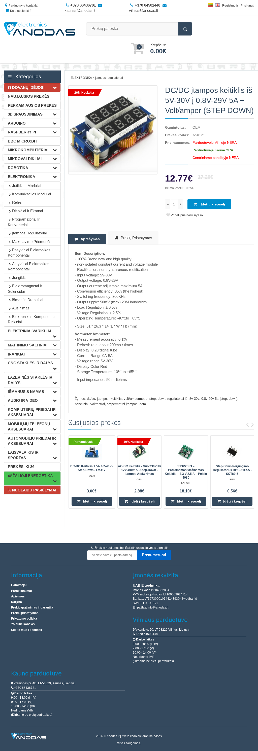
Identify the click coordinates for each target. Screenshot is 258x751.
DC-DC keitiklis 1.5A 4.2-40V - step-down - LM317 (91, 468)
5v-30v (194, 399)
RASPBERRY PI (22, 132)
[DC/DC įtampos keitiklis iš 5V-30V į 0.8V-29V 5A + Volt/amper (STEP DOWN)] (113, 130)
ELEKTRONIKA (21, 176)
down (161, 399)
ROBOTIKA (18, 168)
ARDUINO (17, 123)
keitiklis (116, 399)
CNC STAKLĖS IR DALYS (30, 363)
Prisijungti (247, 5)
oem (143, 404)
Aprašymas (90, 239)
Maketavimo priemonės (31, 241)
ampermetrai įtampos (122, 404)
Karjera (16, 602)
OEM (196, 127)
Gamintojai (18, 585)
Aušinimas (20, 308)
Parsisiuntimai (21, 591)
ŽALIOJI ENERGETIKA (32, 476)
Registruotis (230, 5)
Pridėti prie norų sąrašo (186, 215)
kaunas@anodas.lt (79, 10)
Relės (17, 202)
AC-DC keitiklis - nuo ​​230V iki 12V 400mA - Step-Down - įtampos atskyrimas (139, 470)
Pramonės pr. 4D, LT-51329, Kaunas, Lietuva (44, 683)
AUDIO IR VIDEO (23, 400)
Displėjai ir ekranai (27, 211)
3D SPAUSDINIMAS (25, 114)
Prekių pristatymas (136, 238)
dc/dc (91, 399)
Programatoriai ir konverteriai (24, 222)
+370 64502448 (146, 634)
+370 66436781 (24, 688)
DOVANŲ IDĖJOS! (28, 87)
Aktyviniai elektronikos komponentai (28, 266)
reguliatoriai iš (177, 399)
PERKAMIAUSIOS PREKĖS (32, 105)
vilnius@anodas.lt (143, 10)
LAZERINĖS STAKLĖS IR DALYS (30, 380)
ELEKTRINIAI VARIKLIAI (29, 331)
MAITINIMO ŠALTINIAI (27, 345)
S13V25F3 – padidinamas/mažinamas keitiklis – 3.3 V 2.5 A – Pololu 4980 (186, 471)
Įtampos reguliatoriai (29, 233)
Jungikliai (19, 277)
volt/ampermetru (135, 399)
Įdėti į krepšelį (212, 204)
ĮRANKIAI (16, 354)
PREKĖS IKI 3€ (21, 466)
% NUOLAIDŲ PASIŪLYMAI (32, 490)
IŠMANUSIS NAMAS (26, 391)
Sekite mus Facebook (26, 630)
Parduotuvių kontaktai (23, 5)
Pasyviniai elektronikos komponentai (29, 252)
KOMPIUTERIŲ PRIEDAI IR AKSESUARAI (32, 412)
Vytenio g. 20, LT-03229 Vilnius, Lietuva (162, 629)
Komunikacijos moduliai (31, 194)
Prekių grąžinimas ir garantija (32, 607)
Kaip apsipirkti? (20, 11)
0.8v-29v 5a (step (214, 399)
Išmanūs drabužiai (27, 300)
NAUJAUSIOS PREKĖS (28, 96)
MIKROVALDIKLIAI (25, 159)
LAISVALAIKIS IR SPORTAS (23, 455)
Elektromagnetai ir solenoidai (25, 288)
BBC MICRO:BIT (22, 141)
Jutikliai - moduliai (26, 186)
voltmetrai (97, 404)
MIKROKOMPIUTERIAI (28, 150)
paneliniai (81, 404)
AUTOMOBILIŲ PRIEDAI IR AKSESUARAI (32, 441)
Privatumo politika (24, 618)
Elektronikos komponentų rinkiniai (31, 319)
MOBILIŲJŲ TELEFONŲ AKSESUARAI (29, 426)
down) (233, 399)
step (152, 399)
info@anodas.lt (158, 607)
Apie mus (18, 596)
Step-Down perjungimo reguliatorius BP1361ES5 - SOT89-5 (232, 470)
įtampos (103, 399)
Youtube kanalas (23, 624)
